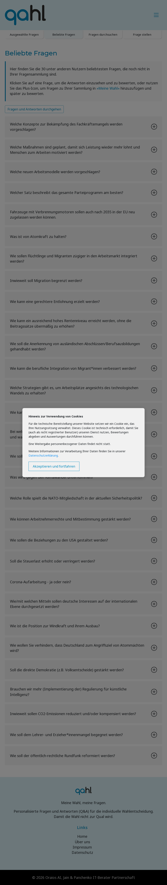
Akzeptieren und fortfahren (54, 466)
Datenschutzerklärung (43, 455)
